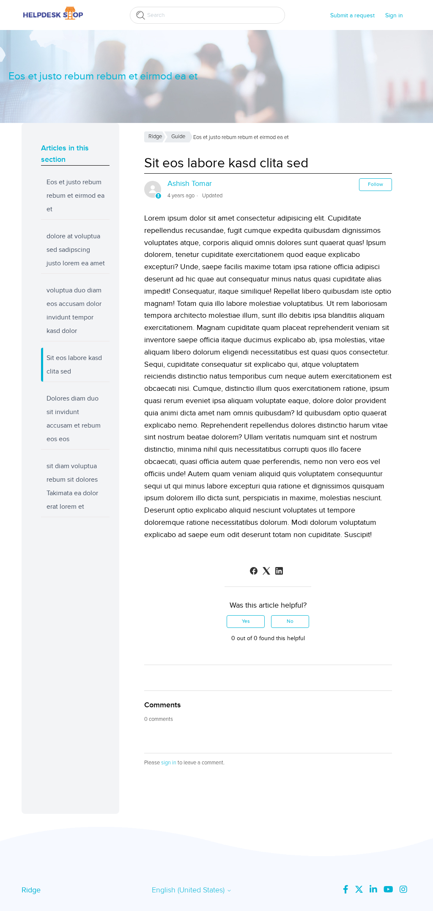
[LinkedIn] (279, 571)
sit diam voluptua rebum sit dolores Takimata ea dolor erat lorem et (72, 486)
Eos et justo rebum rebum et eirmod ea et (75, 195)
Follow (375, 184)
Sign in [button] (394, 15)
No (290, 621)
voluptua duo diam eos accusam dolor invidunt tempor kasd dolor (74, 310)
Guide (178, 136)
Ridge (155, 136)
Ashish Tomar (189, 183)
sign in (168, 762)
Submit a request (352, 15)
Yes (246, 621)
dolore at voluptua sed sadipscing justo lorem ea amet (76, 249)
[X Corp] (266, 571)
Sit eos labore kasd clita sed (74, 365)
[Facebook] (254, 571)
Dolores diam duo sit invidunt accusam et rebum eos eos (74, 418)
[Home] (53, 18)
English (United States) (189, 890)
